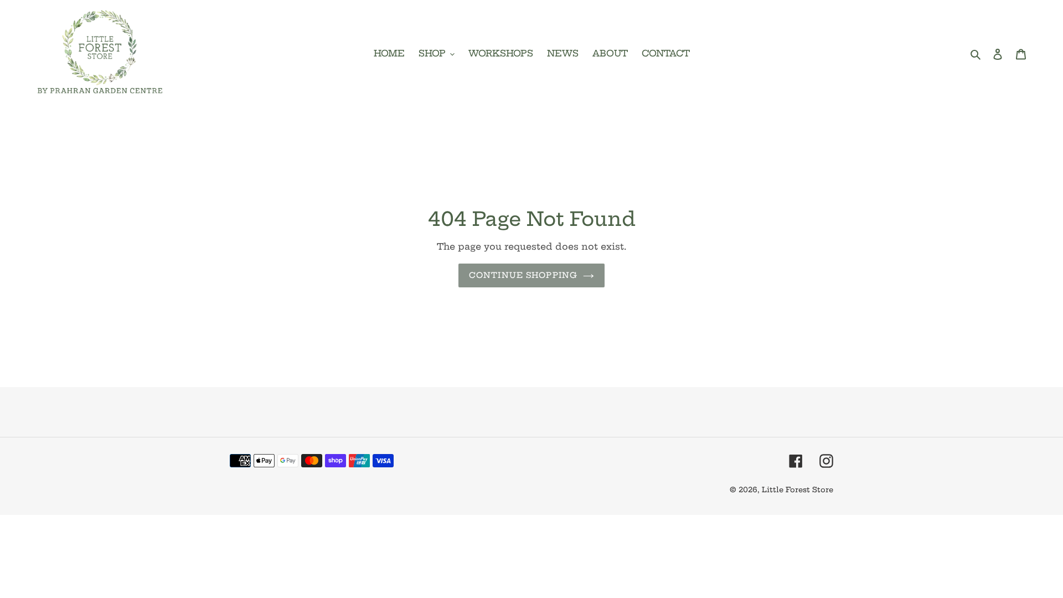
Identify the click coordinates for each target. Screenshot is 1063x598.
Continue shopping (523, 275)
